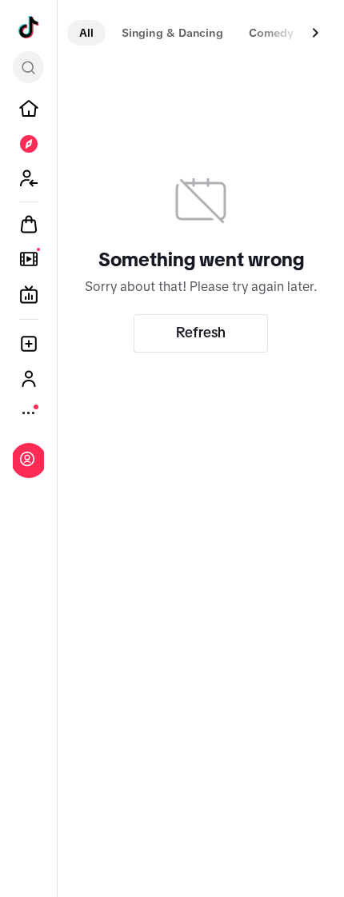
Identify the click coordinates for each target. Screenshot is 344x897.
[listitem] (29, 109)
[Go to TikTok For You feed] (28, 27)
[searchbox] (28, 67)
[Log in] (27, 459)
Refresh (201, 333)
